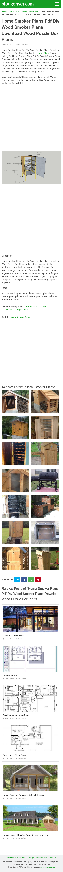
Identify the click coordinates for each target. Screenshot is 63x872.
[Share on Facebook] (24, 579)
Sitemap (10, 857)
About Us (52, 857)
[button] (56, 3)
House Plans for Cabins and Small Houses (23, 795)
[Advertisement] (31, 118)
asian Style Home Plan (14, 635)
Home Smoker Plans (20, 317)
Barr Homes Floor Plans (14, 755)
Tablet (45, 306)
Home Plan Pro (10, 675)
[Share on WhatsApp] (31, 579)
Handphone (31, 306)
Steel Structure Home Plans (16, 715)
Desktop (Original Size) (17, 309)
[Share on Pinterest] (38, 579)
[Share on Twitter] (17, 579)
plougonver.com (18, 3)
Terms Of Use (41, 857)
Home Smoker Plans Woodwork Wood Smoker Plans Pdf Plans (28, 514)
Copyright (30, 857)
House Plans (6, 45)
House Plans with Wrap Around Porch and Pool (25, 834)
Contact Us (20, 857)
